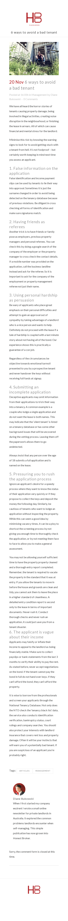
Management (39, 94)
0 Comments (30, 99)
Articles (24, 771)
